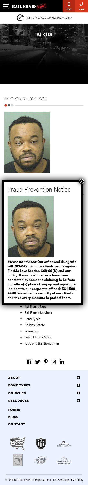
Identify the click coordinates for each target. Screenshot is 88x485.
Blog (13, 417)
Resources (31, 331)
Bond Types (32, 318)
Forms (14, 410)
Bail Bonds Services (38, 312)
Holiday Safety (34, 324)
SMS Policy (77, 479)
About (14, 378)
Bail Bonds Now (35, 306)
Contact (16, 424)
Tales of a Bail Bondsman (41, 343)
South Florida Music (38, 337)
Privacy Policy (61, 479)
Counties (17, 393)
